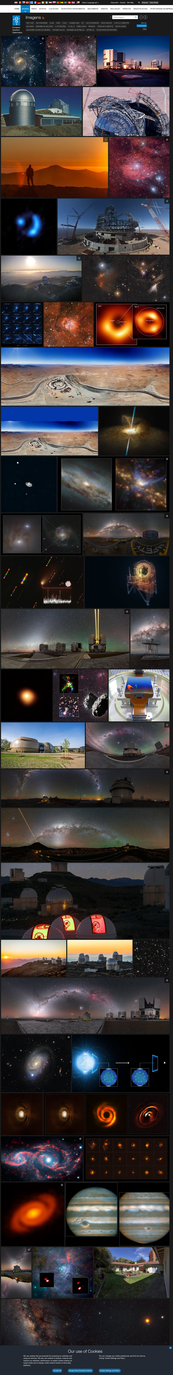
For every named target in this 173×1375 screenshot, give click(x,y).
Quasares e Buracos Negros (38, 30)
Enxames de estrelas (75, 30)
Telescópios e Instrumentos (73, 9)
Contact (123, 3)
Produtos (127, 9)
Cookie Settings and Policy (110, 1371)
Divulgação (115, 9)
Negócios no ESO (140, 9)
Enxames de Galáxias (44, 26)
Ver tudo (30, 23)
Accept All (57, 1371)
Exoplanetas (106, 23)
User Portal (154, 3)
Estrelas (90, 30)
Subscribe (114, 3)
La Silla (71, 26)
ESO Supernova (92, 23)
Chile (64, 23)
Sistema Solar (59, 30)
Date (144, 29)
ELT (83, 23)
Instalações (121, 26)
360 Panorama (41, 23)
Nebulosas (81, 26)
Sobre (16, 9)
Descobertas (93, 9)
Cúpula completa (121, 23)
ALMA (52, 23)
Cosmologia (74, 23)
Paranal (91, 26)
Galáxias (30, 26)
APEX (58, 23)
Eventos (104, 9)
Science (145, 3)
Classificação (141, 26)
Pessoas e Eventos (105, 26)
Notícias (42, 9)
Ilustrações (60, 26)
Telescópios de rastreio (106, 30)
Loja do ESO (54, 9)
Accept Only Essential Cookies (80, 1371)
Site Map (130, 3)
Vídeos (34, 9)
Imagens (25, 9)
